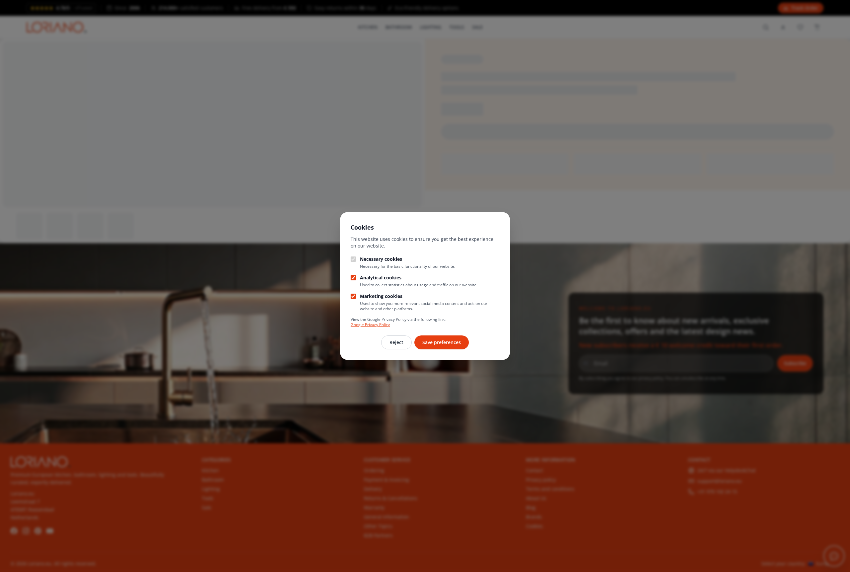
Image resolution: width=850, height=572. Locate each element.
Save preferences (441, 342)
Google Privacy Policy (370, 324)
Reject (396, 342)
